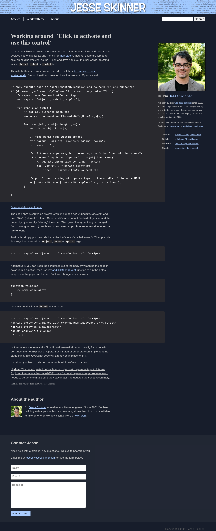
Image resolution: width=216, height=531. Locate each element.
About (55, 19)
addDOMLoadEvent (64, 270)
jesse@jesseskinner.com (41, 457)
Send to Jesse (20, 513)
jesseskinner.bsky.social (186, 148)
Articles (15, 19)
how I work (80, 415)
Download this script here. (26, 207)
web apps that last (183, 103)
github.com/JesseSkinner (186, 139)
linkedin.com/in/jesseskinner (188, 134)
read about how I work (192, 126)
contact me (174, 126)
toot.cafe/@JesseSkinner (186, 143)
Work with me (36, 19)
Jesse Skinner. (181, 96)
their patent (66, 55)
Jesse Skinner (37, 407)
